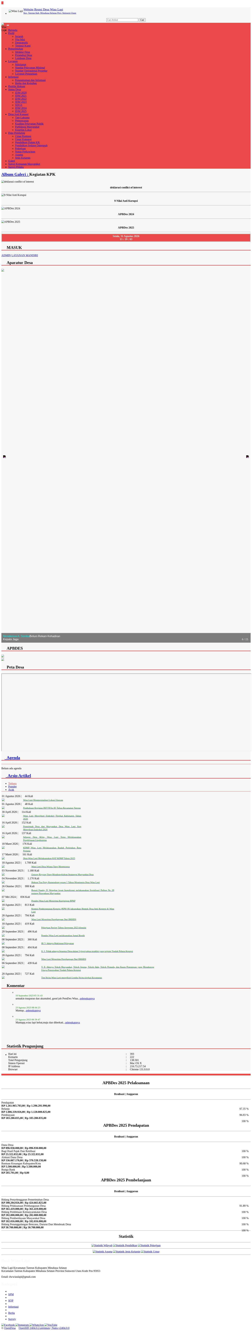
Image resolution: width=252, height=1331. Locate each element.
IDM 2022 (21, 98)
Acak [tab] (11, 789)
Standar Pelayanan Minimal (30, 67)
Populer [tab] (12, 786)
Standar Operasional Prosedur (31, 70)
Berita (11, 1312)
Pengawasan (22, 120)
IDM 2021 (21, 95)
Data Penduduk (16, 132)
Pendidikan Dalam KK (27, 142)
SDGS (18, 105)
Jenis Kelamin (22, 157)
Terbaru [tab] (12, 783)
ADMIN (6, 255)
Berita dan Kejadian (26, 83)
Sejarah (19, 36)
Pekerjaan (20, 148)
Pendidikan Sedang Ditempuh (31, 145)
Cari (142, 20)
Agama (19, 154)
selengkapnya (33, 995)
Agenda (12, 757)
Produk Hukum (16, 86)
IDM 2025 (21, 111)
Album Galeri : (15, 174)
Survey (12, 1319)
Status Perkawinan (25, 151)
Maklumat (20, 64)
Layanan (13, 61)
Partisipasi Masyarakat (27, 126)
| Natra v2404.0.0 (60, 1328)
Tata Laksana (22, 117)
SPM (11, 1294)
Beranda (12, 30)
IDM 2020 (21, 92)
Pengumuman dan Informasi (30, 80)
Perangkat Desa (23, 55)
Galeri (11, 160)
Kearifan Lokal (23, 129)
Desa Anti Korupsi (18, 114)
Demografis (21, 42)
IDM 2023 (21, 101)
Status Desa (14, 89)
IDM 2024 (21, 108)
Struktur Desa (22, 52)
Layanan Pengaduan (26, 73)
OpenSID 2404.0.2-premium (34, 1328)
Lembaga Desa (23, 58)
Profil (11, 33)
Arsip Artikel (18, 775)
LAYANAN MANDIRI (24, 255)
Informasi (13, 76)
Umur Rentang (23, 136)
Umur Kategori (23, 139)
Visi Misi (20, 39)
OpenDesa (10, 1328)
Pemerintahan (15, 48)
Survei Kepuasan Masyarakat (24, 163)
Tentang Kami (23, 45)
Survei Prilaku (16, 167)
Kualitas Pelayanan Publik (29, 123)
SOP (10, 1300)
